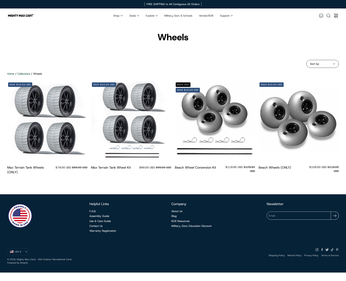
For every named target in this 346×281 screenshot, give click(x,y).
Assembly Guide (99, 216)
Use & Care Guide (100, 221)
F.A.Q (92, 211)
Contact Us (96, 226)
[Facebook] (322, 249)
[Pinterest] (337, 249)
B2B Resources (180, 221)
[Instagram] (317, 249)
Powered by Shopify (17, 262)
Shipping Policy (277, 255)
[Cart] (336, 16)
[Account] (321, 16)
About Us (176, 211)
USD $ (22, 252)
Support (225, 15)
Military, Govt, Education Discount (191, 226)
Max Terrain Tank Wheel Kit (111, 167)
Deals (132, 15)
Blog (174, 216)
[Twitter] (327, 249)
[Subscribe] (335, 216)
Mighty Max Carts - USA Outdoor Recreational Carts (44, 259)
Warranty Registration (102, 231)
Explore (150, 15)
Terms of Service (330, 255)
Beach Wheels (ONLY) (275, 167)
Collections (23, 74)
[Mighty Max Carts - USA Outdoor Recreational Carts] (20, 15)
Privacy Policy (311, 255)
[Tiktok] (332, 249)
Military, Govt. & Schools (178, 15)
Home (10, 74)
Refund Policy (294, 255)
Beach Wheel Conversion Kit (195, 167)
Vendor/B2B (206, 15)
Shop (116, 15)
